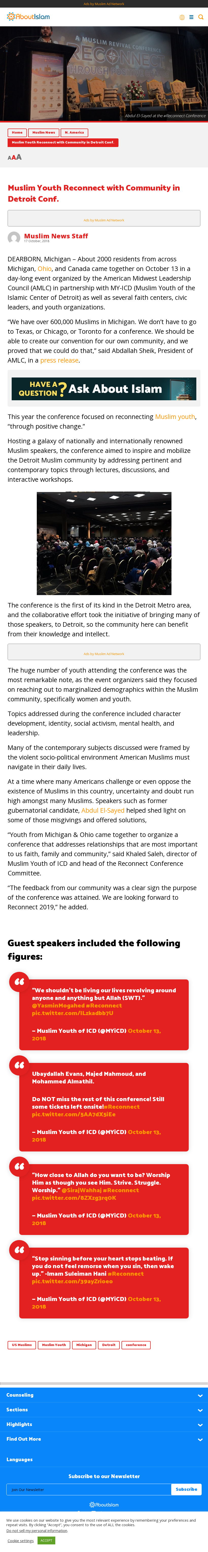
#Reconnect (104, 1006)
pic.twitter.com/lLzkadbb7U (72, 1013)
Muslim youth (175, 416)
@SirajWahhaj (82, 1191)
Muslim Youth (54, 1345)
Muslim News (43, 133)
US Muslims (22, 1345)
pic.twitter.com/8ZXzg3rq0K (74, 1198)
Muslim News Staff (56, 236)
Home (17, 133)
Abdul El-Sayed (103, 810)
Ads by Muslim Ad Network (104, 4)
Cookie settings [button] (21, 1540)
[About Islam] (28, 17)
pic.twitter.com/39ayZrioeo (72, 1282)
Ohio (44, 268)
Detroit (108, 1345)
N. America (74, 133)
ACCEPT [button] (46, 1540)
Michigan (84, 1345)
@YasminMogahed (58, 1006)
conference (136, 1345)
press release (59, 360)
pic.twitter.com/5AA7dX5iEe (74, 1115)
